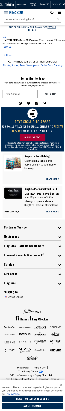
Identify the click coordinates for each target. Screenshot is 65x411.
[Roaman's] (40, 326)
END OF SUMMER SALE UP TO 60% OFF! (28, 27)
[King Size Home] (16, 12)
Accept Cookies (32, 405)
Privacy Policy (22, 367)
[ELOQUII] (25, 341)
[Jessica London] (9, 334)
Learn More (8, 47)
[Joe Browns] (40, 333)
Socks (14, 65)
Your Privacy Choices (28, 371)
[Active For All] (55, 341)
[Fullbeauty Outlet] (32, 357)
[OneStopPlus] (9, 326)
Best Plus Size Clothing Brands (20, 379)
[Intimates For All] (9, 350)
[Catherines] (55, 326)
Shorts (6, 65)
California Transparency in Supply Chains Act (30, 375)
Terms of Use (39, 367)
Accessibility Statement (48, 379)
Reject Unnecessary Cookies (32, 398)
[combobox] (32, 19)
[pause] (29, 30)
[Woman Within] (25, 326)
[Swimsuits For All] (40, 342)
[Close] (60, 384)
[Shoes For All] (25, 350)
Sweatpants (33, 65)
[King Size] (55, 350)
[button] (52, 12)
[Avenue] (25, 334)
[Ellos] (55, 333)
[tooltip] (9, 4)
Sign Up (50, 94)
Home (9, 55)
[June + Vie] (9, 342)
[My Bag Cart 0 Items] (60, 12)
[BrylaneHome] (40, 350)
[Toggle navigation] (5, 12)
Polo (22, 65)
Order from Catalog (51, 65)
